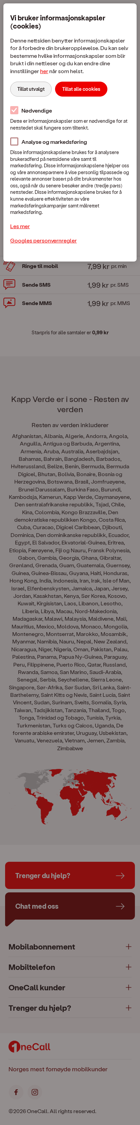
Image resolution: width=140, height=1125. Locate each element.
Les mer (20, 226)
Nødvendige (36, 110)
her (44, 71)
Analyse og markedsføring (54, 141)
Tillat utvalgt (31, 89)
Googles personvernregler (43, 240)
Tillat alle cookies (81, 89)
